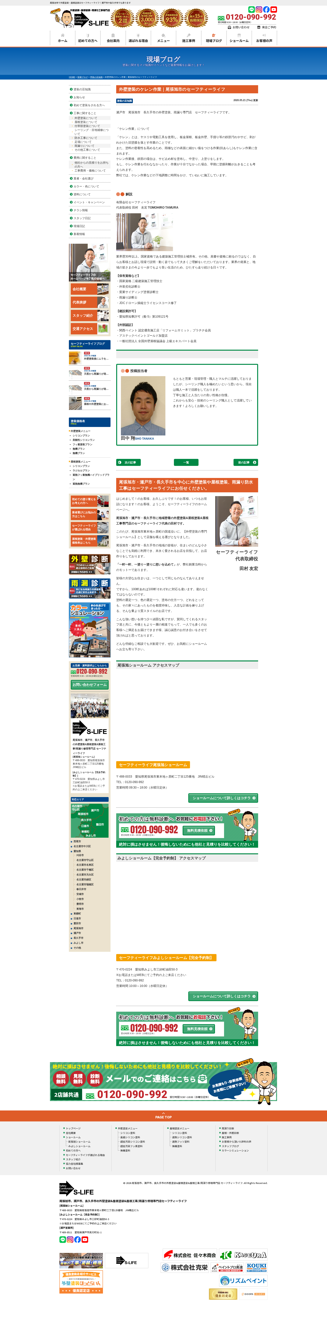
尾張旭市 (78, 928)
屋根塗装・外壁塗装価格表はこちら (84, 540)
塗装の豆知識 (124, 100)
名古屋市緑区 (83, 879)
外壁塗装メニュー (128, 1128)
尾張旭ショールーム (79, 1141)
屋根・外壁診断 (230, 1133)
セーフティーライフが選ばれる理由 (84, 527)
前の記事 (244, 462)
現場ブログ (214, 40)
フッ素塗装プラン (82, 444)
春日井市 (81, 889)
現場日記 (79, 226)
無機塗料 (125, 1150)
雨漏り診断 (228, 1128)
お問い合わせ (241, 27)
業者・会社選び (83, 178)
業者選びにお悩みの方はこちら (84, 514)
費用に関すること (85, 157)
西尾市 (77, 841)
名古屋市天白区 (85, 874)
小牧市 (80, 899)
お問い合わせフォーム (90, 685)
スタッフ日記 (82, 218)
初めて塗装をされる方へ (89, 105)
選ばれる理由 (138, 40)
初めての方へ (87, 40)
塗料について (82, 194)
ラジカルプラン (81, 470)
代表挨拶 (79, 302)
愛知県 (77, 851)
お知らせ (79, 97)
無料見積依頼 (197, 830)
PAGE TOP (163, 1117)
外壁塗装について (86, 118)
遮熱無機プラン (81, 483)
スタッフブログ (230, 1146)
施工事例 (188, 40)
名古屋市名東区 (85, 864)
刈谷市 (80, 855)
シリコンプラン (81, 435)
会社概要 (79, 289)
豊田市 (77, 923)
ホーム (62, 40)
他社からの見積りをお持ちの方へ (92, 164)
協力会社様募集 (74, 1163)
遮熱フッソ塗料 (180, 1141)
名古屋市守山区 (85, 860)
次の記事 (130, 462)
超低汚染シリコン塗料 (132, 1141)
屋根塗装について (86, 122)
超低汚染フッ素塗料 (131, 1146)
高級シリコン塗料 (130, 1137)
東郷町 (77, 913)
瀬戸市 (77, 933)
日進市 (77, 918)
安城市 (80, 894)
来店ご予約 (269, 27)
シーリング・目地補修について (92, 131)
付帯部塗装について (87, 126)
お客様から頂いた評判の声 (236, 1141)
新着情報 (79, 234)
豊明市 (80, 903)
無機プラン (79, 448)
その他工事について (87, 149)
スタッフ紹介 (83, 315)
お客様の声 (264, 40)
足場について (83, 141)
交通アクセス (83, 329)
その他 (77, 947)
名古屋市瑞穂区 (85, 884)
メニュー (163, 40)
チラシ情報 (81, 210)
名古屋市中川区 (82, 846)
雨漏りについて (84, 145)
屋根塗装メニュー (179, 1128)
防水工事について (86, 137)
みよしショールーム (79, 1146)
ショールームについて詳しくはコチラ (222, 798)
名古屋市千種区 (85, 869)
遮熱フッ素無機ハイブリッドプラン (91, 477)
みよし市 (78, 942)
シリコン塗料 (127, 1133)
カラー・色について (86, 186)
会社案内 (113, 40)
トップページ (73, 1128)
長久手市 (78, 937)
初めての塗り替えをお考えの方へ (84, 501)
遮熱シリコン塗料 (182, 1137)
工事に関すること (85, 113)
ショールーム (239, 40)
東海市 (80, 908)
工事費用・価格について (90, 170)
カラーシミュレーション (235, 1150)
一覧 (186, 462)
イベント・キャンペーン (89, 202)
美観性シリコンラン (84, 439)
